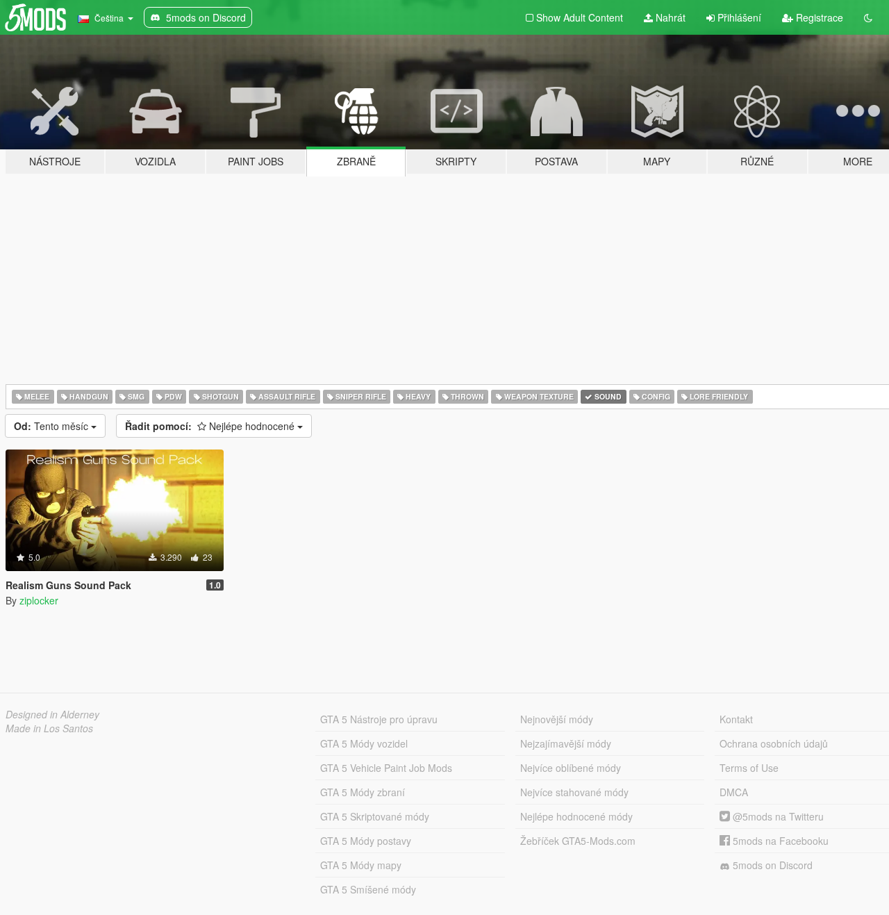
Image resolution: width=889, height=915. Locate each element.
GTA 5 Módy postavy (365, 841)
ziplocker (38, 600)
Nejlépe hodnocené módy (576, 816)
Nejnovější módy (556, 719)
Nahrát (669, 17)
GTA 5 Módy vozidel (364, 743)
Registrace (818, 17)
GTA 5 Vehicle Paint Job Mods (386, 768)
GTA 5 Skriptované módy (374, 816)
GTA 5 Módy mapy (360, 865)
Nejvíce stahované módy (574, 792)
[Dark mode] (868, 17)
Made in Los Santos (49, 728)
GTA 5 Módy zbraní (362, 792)
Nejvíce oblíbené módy (570, 768)
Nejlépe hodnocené (211, 426)
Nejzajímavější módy (565, 743)
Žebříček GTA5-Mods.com (577, 841)
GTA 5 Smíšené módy (368, 889)
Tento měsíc (52, 426)
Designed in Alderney (52, 714)
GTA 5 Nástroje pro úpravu (379, 719)
